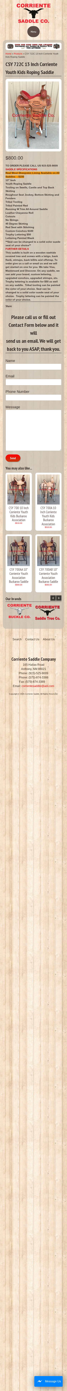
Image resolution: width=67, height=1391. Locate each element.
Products (18, 54)
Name (10, 361)
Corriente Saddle (32, 694)
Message (13, 407)
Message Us (53, 1381)
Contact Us (32, 639)
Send (13, 458)
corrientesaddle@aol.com (38, 686)
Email (10, 376)
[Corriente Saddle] (33, 22)
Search (17, 639)
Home (8, 54)
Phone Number (17, 392)
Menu (33, 31)
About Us (49, 639)
